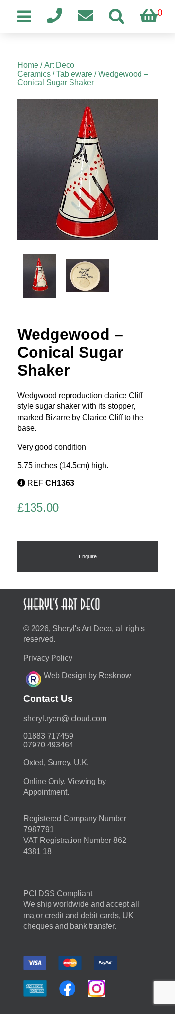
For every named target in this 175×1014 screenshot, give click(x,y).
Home (28, 65)
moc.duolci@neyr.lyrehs (64, 718)
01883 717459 (48, 736)
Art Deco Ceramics (46, 69)
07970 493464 (48, 745)
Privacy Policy (47, 658)
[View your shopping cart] (149, 16)
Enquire (88, 556)
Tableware (74, 74)
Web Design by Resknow (87, 675)
